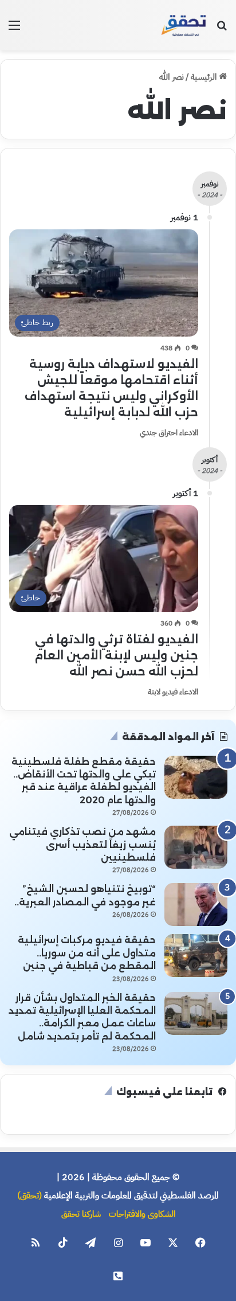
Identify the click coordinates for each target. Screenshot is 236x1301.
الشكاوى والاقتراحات (142, 1214)
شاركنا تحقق (81, 1214)
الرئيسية (205, 77)
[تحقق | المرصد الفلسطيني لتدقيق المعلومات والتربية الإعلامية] (183, 25)
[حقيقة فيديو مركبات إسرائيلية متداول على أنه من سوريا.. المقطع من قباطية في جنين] (195, 955)
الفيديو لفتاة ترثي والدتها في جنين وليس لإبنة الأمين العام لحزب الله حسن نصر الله (116, 655)
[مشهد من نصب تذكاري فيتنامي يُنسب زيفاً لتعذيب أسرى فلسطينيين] (195, 847)
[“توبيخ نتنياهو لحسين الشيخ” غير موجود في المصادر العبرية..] (195, 904)
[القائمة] (14, 29)
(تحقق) (29, 1195)
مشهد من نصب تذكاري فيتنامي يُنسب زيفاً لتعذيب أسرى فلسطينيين (82, 844)
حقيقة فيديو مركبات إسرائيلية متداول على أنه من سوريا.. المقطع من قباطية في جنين (87, 953)
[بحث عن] (221, 29)
